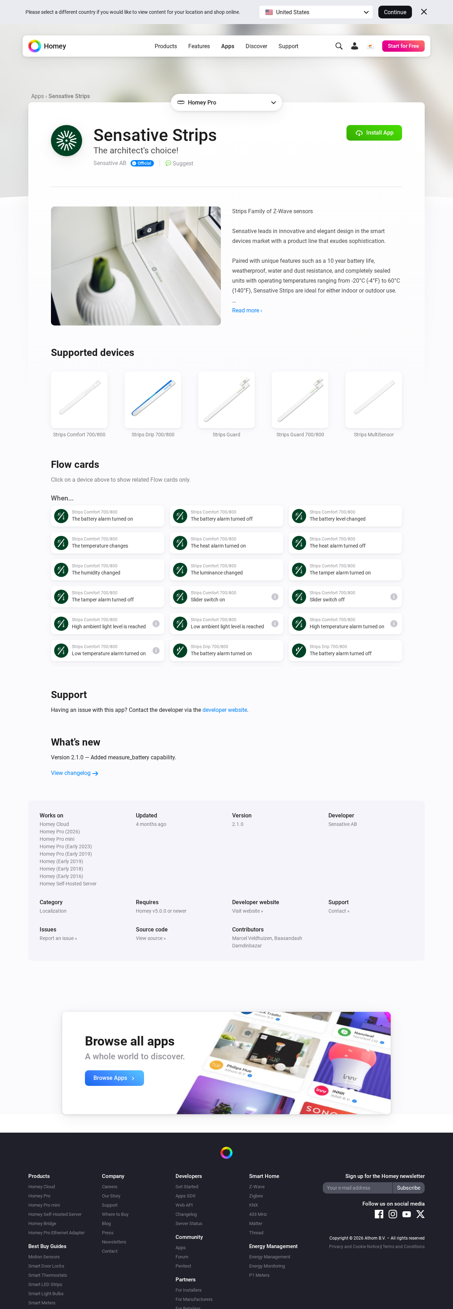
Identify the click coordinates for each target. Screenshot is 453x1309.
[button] (316, 12)
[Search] (339, 46)
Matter (255, 1223)
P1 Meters (259, 1275)
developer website (224, 710)
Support (288, 46)
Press (108, 1232)
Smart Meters (42, 1302)
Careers (109, 1186)
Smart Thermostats (47, 1275)
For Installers (189, 1290)
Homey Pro (39, 1195)
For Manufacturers (194, 1299)
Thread (256, 1232)
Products (166, 46)
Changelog (186, 1214)
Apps (227, 46)
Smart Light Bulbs (46, 1293)
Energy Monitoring (267, 1266)
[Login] (354, 46)
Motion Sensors (44, 1256)
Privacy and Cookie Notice (354, 1246)
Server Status (189, 1223)
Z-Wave (257, 1186)
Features (199, 46)
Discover (256, 46)
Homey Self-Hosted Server (54, 1214)
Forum (182, 1256)
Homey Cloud (41, 1186)
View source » (151, 938)
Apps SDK (186, 1195)
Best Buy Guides (47, 1246)
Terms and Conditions (404, 1246)
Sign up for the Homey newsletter (385, 1176)
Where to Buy (115, 1214)
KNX (253, 1205)
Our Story (111, 1195)
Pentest (183, 1266)
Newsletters (114, 1242)
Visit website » (247, 911)
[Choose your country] (370, 46)
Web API (184, 1205)
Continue (395, 12)
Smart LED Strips (45, 1284)
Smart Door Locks (46, 1266)
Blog (106, 1223)
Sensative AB (342, 824)
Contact (109, 1251)
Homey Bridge (42, 1223)
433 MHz (258, 1214)
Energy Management (269, 1256)
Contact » (339, 911)
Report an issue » (58, 938)
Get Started (187, 1186)
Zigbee (256, 1195)
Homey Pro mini (44, 1205)
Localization (53, 911)
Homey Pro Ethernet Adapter (56, 1232)
